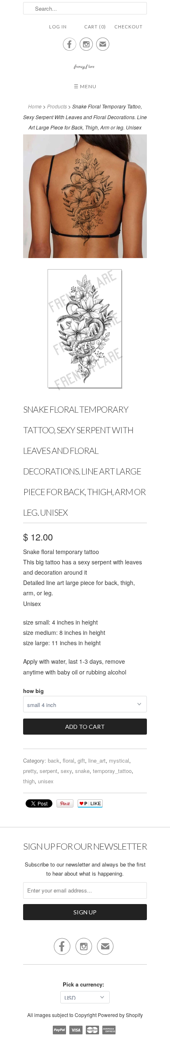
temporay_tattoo (112, 771)
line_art (97, 760)
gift (81, 760)
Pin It (65, 803)
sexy (66, 771)
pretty (29, 771)
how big (33, 691)
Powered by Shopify (120, 1014)
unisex (46, 781)
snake (82, 771)
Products (57, 106)
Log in (58, 26)
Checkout (128, 26)
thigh (29, 781)
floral (68, 760)
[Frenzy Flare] (85, 63)
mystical (119, 760)
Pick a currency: (85, 984)
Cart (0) (95, 26)
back (53, 760)
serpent (48, 771)
